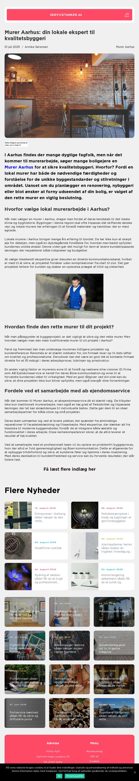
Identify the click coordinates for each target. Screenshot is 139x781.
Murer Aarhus (125, 47)
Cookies (94, 761)
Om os (94, 756)
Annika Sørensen (36, 47)
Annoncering (94, 751)
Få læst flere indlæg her (70, 469)
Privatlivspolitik (74, 776)
